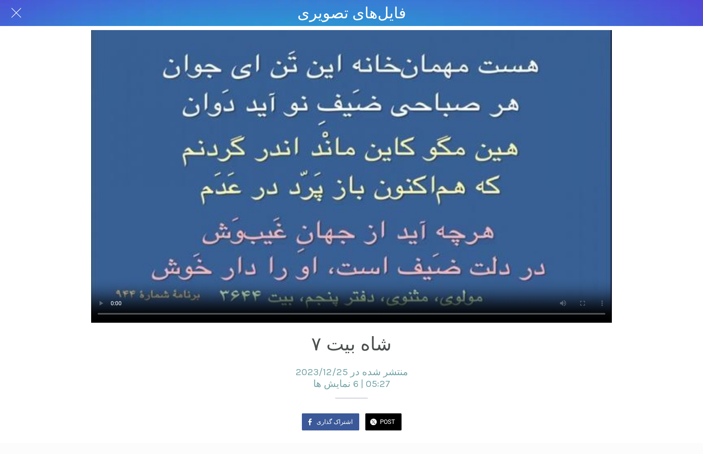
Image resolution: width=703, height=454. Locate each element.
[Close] (16, 13)
